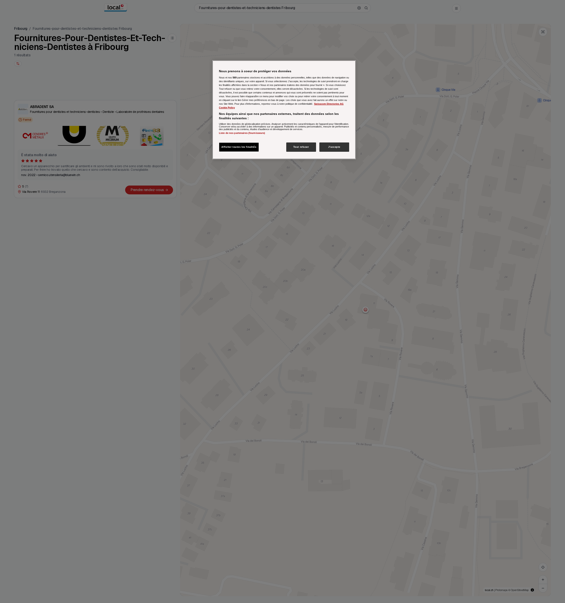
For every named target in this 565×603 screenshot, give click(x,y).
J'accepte (334, 147)
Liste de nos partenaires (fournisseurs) (242, 133)
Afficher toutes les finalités (238, 147)
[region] (284, 109)
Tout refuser (301, 147)
